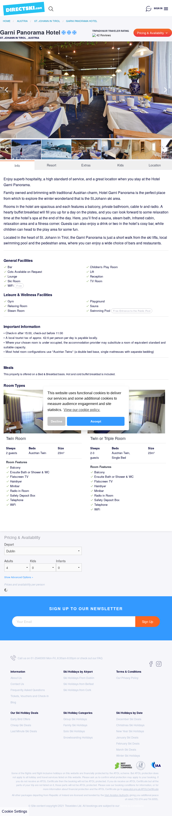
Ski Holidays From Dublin (78, 678)
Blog (13, 702)
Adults (8, 561)
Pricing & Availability (152, 33)
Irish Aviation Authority (117, 795)
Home (6, 21)
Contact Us (17, 684)
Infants (61, 561)
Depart (9, 544)
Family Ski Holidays (75, 725)
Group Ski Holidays (75, 719)
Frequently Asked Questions (28, 690)
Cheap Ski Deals (21, 725)
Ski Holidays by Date (129, 713)
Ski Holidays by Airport (78, 672)
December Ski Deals (128, 719)
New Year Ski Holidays (130, 731)
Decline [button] (56, 421)
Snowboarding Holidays (78, 737)
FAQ (99, 658)
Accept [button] (95, 421)
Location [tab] (155, 165)
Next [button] (165, 89)
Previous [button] (6, 89)
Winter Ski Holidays (128, 755)
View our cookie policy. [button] (82, 410)
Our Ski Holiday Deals (24, 713)
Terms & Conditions (128, 672)
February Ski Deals (128, 743)
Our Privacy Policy (127, 678)
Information (18, 672)
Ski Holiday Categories (77, 713)
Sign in (158, 8)
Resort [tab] (51, 165)
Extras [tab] (85, 165)
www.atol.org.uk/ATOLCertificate (141, 789)
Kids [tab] (120, 165)
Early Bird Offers (20, 719)
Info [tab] (17, 165)
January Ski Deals (127, 737)
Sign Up (147, 621)
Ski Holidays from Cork (77, 690)
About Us (16, 678)
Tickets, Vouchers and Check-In (30, 696)
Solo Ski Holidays (74, 731)
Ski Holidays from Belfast (78, 684)
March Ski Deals (126, 749)
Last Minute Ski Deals (24, 731)
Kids (33, 561)
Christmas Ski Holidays (130, 725)
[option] (86, 89)
